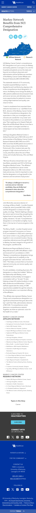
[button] (3, 2)
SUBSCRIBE (18, 422)
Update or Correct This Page (23, 505)
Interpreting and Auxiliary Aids (12, 503)
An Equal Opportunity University (20, 500)
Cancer (18, 404)
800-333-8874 (15, 479)
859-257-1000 (17, 476)
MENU (29, 7)
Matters (8, 11)
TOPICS (29, 11)
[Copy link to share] (25, 37)
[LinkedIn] (22, 437)
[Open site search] (33, 2)
